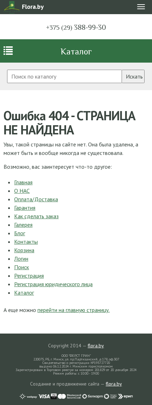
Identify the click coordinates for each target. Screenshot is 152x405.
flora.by (96, 345)
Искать (134, 76)
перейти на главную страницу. (73, 309)
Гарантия (24, 207)
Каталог (76, 51)
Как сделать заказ (36, 216)
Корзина (24, 250)
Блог (19, 233)
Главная (23, 182)
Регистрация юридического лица (53, 284)
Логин (21, 258)
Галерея (23, 224)
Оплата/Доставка (36, 199)
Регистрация (29, 275)
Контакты (26, 241)
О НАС (22, 190)
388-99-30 (76, 27)
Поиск (21, 267)
